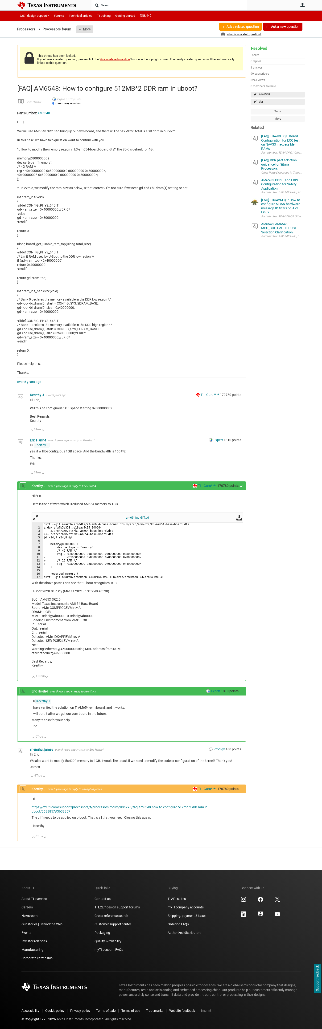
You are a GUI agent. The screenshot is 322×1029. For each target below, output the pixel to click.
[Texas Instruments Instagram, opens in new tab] (243, 901)
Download (239, 517)
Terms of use (130, 1011)
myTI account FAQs (109, 950)
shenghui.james (42, 749)
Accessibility (30, 1011)
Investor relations (34, 941)
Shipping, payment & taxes (187, 916)
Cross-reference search (111, 916)
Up (32, 430)
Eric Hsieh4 (34, 102)
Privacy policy (80, 1011)
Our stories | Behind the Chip (41, 924)
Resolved (259, 48)
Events (26, 933)
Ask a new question (284, 26)
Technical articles (80, 15)
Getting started (125, 15)
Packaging (102, 933)
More (87, 29)
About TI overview (34, 899)
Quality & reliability (108, 941)
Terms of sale (106, 1011)
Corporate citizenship (37, 958)
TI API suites (177, 899)
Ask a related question (243, 26)
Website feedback (182, 1011)
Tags (277, 111)
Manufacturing (32, 950)
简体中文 (146, 15)
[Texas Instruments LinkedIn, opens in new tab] (243, 916)
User (302, 5)
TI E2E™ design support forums (117, 907)
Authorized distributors (184, 933)
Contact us (103, 899)
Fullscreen (35, 517)
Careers (27, 907)
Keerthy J (37, 395)
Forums (59, 15)
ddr (261, 101)
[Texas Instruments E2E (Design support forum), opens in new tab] (260, 916)
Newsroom (29, 916)
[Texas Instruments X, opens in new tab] (277, 901)
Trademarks (154, 1011)
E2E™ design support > (34, 15)
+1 (241, 486)
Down (43, 430)
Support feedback (317, 978)
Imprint (206, 1011)
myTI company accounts (186, 907)
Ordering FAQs (178, 924)
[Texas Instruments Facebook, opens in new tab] (260, 901)
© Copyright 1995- (38, 1019)
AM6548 (264, 94)
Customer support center (113, 924)
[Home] (50, 5)
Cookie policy (54, 1011)
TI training (104, 15)
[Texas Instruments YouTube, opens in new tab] (277, 916)
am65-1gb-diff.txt (137, 517)
